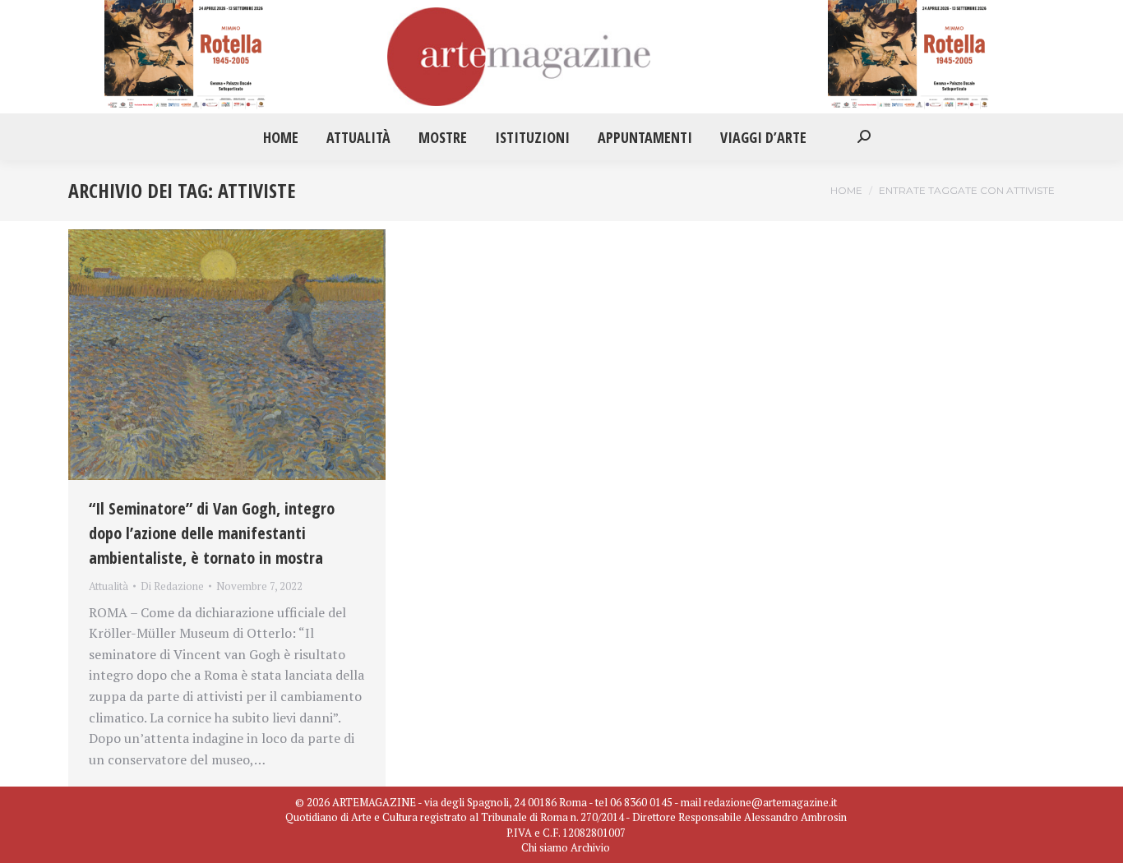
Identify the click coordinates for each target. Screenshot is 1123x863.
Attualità (108, 586)
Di (172, 586)
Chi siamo (544, 847)
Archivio (590, 847)
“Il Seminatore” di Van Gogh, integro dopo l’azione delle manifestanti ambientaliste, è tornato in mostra (212, 533)
